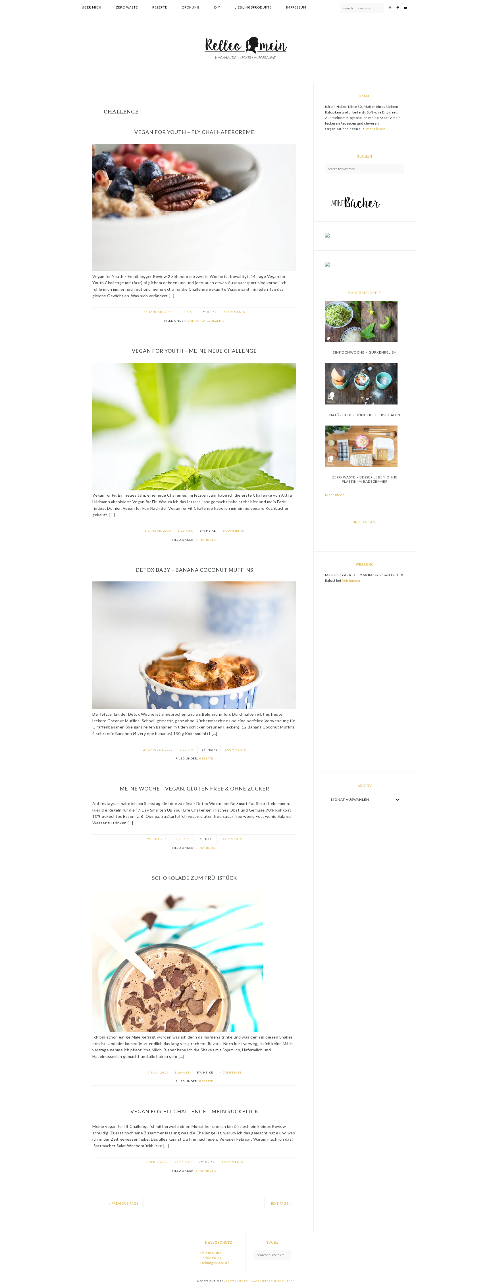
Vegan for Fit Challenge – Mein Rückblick (194, 1111)
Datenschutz (210, 1252)
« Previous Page (123, 1203)
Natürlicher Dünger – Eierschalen (364, 415)
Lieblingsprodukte (215, 1263)
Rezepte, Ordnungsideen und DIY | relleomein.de (245, 48)
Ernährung (198, 320)
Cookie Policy (211, 1258)
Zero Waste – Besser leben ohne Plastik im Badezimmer (365, 479)
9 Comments (233, 530)
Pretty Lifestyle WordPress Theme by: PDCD (260, 1281)
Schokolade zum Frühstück (194, 878)
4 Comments (230, 1072)
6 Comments (234, 311)
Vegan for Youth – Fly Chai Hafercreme (194, 132)
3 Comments (235, 749)
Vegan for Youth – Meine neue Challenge (194, 351)
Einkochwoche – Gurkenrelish (365, 352)
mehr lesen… (377, 129)
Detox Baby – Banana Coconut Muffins (194, 570)
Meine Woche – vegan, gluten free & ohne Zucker (194, 788)
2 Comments (231, 839)
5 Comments (232, 1161)
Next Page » (280, 1203)
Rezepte (218, 320)
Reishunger (351, 580)
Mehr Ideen (334, 495)
